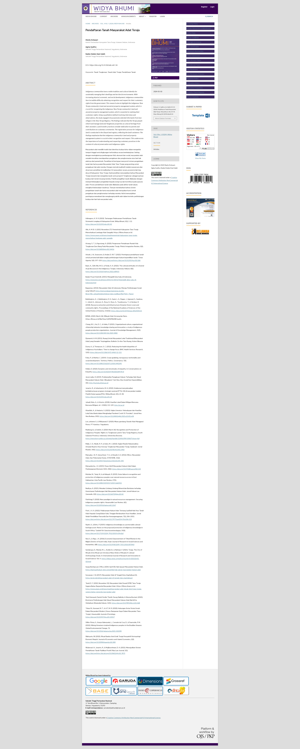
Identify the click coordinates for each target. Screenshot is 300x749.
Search (210, 16)
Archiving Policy (192, 24)
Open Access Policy (193, 60)
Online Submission (193, 56)
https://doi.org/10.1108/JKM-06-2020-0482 (102, 333)
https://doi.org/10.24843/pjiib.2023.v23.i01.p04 (117, 416)
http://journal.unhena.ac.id (98, 383)
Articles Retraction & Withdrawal (198, 28)
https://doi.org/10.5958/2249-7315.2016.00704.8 (116, 544)
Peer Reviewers (192, 69)
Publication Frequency (194, 88)
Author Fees (190, 33)
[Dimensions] (150, 685)
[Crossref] (176, 685)
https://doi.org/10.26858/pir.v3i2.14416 (100, 249)
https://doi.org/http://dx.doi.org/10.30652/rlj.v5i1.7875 (105, 653)
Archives (114, 16)
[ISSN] (200, 183)
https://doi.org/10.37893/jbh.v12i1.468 (126, 603)
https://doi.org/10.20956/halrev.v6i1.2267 (101, 505)
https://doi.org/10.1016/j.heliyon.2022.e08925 (102, 272)
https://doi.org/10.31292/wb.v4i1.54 (103, 65)
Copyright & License (193, 42)
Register (153, 16)
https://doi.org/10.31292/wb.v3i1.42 (99, 224)
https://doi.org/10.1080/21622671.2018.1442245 (104, 363)
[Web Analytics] (200, 155)
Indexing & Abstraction (194, 51)
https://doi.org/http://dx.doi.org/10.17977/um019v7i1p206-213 (109, 519)
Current (103, 16)
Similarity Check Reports (195, 92)
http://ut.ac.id (119, 405)
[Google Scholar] (99, 685)
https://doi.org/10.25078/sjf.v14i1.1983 (110, 450)
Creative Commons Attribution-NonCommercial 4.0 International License (164, 180)
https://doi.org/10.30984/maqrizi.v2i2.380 (101, 642)
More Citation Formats (163, 118)
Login (162, 16)
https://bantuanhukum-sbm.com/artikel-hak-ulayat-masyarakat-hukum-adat (113, 570)
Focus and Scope (192, 47)
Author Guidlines (192, 37)
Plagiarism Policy (192, 79)
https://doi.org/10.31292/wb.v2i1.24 (99, 397)
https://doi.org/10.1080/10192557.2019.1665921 (104, 483)
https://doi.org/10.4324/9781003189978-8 (108, 372)
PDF (156, 78)
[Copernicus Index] (150, 695)
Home (88, 23)
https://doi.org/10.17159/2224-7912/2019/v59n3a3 (105, 533)
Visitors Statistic (192, 97)
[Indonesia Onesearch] (124, 695)
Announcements (128, 16)
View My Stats (200, 158)
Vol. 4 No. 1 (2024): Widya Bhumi (112, 23)
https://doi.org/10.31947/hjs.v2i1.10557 (100, 617)
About (142, 16)
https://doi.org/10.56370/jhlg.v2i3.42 (110, 494)
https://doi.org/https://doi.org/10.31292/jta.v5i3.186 (121, 260)
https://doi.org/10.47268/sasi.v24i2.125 (126, 469)
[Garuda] (124, 685)
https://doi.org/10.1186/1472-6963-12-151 (106, 352)
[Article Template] (200, 119)
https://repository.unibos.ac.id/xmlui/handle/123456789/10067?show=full (112, 438)
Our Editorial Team (193, 65)
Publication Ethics (192, 83)
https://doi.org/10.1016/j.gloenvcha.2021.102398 (104, 631)
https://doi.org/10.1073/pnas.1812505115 (126, 311)
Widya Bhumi (91, 16)
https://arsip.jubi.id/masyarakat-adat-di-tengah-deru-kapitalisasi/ (109, 578)
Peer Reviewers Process (195, 74)
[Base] (98, 695)
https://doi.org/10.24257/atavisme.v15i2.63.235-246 (105, 461)
